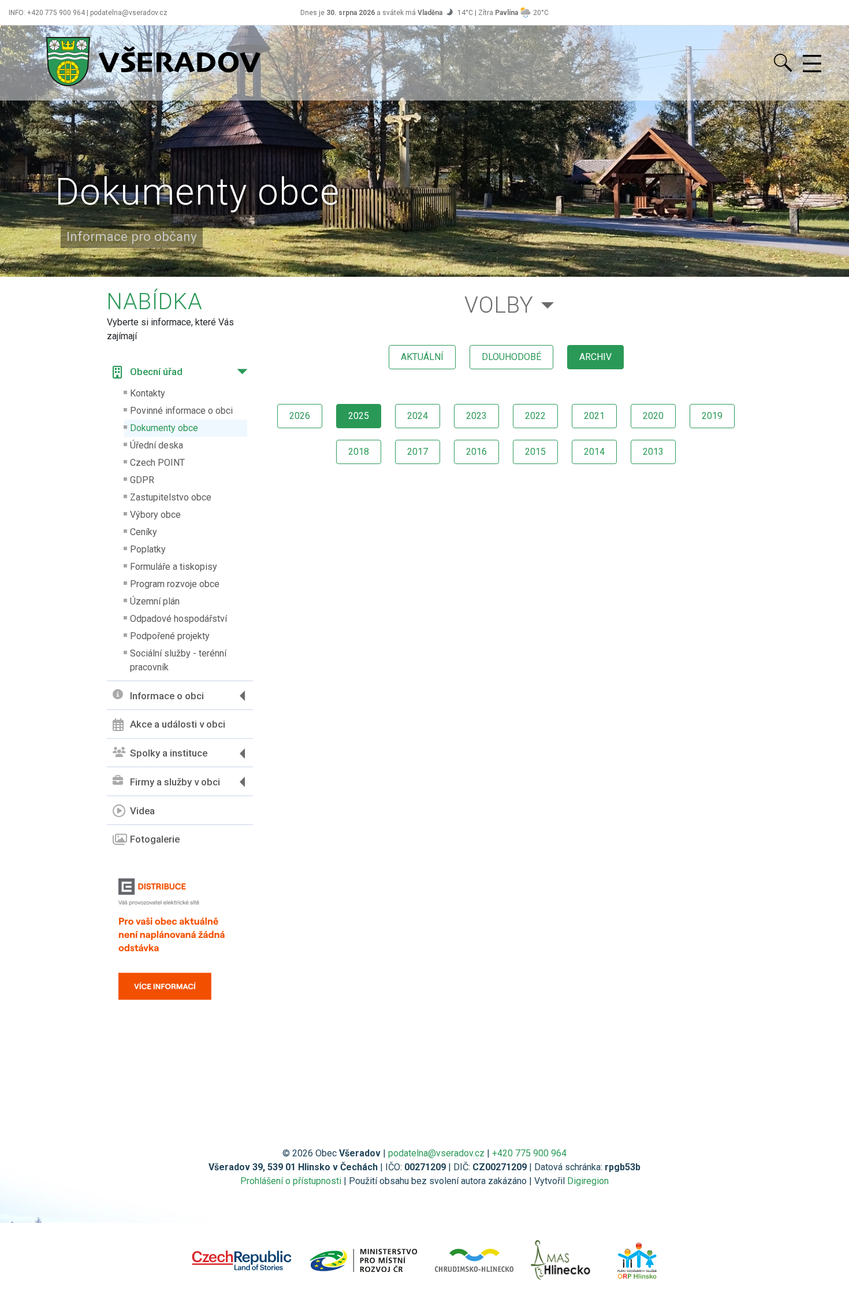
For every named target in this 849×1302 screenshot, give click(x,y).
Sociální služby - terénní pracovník (178, 660)
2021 (594, 415)
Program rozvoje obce (174, 583)
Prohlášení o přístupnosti (290, 1180)
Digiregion (588, 1180)
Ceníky (143, 531)
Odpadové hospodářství (178, 618)
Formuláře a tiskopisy (173, 566)
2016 (476, 451)
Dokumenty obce (164, 427)
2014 (594, 451)
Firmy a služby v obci (175, 782)
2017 (417, 451)
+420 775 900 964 (529, 1153)
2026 (299, 415)
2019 (712, 415)
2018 (358, 451)
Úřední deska (156, 445)
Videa (142, 811)
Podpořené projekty (170, 635)
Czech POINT (157, 462)
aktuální (422, 356)
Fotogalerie (155, 839)
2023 (476, 415)
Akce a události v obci (177, 724)
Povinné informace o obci (181, 410)
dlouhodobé (511, 356)
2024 (417, 415)
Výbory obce (155, 514)
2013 (653, 451)
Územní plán (155, 601)
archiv (595, 356)
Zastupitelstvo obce (170, 497)
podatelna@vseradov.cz (436, 1153)
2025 (358, 415)
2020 (653, 415)
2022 (535, 415)
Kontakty (147, 393)
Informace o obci (167, 696)
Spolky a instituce (168, 753)
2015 (535, 451)
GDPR (142, 479)
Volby (499, 305)
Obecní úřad (156, 371)
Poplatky (148, 549)
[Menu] (812, 64)
